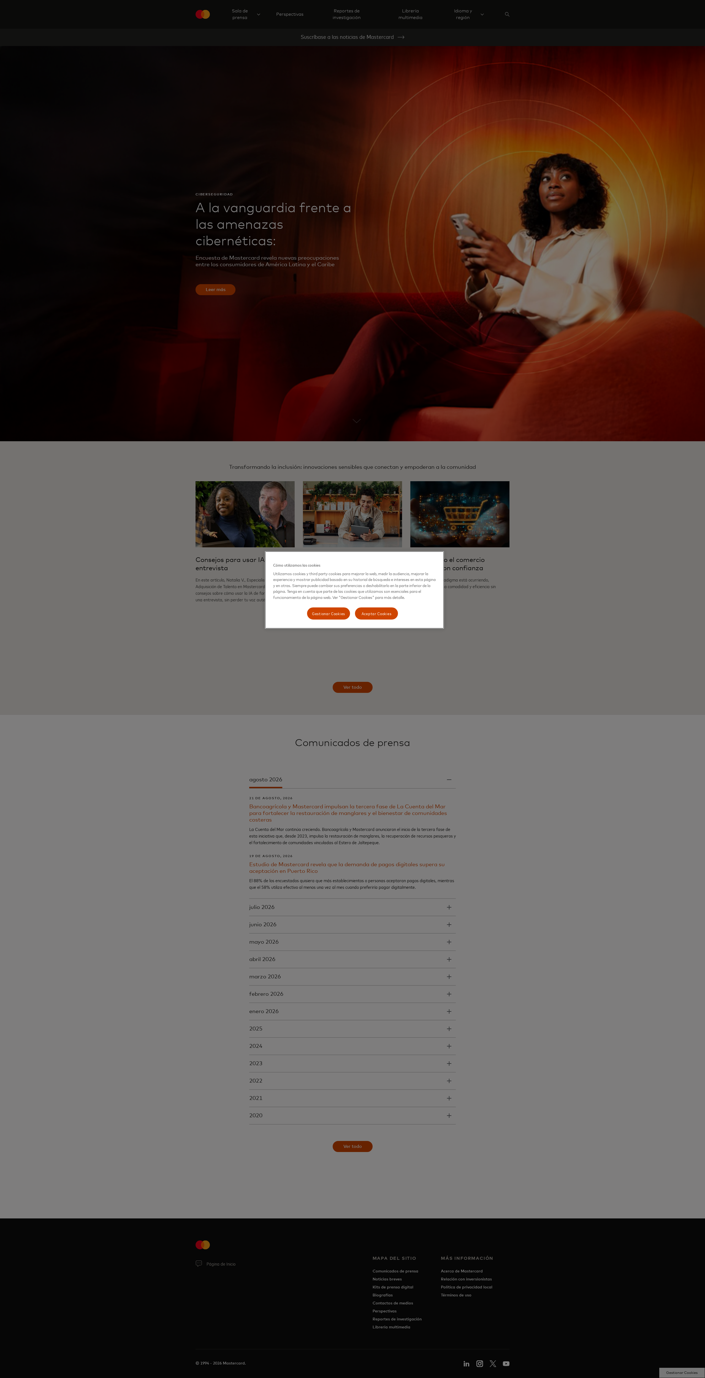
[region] (354, 590)
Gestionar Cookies (328, 613)
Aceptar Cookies (377, 613)
